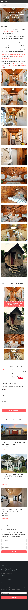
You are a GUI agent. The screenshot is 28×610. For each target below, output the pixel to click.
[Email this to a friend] (25, 377)
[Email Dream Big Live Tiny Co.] (17, 569)
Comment (5, 401)
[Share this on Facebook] (16, 377)
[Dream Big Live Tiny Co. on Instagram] (13, 569)
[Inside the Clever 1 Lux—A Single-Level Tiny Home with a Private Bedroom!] (14, 497)
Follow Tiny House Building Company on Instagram (13, 54)
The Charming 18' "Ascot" (12, 65)
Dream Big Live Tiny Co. (10, 601)
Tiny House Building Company (10, 31)
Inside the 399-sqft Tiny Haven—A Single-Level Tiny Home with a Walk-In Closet (13, 477)
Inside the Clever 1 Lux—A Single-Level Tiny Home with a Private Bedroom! (13, 511)
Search (3, 576)
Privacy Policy (6, 579)
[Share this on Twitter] (13, 377)
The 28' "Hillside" (14, 63)
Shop (3, 582)
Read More (4, 449)
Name (4, 389)
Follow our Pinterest (7, 369)
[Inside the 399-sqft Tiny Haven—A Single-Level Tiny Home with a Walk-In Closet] (14, 463)
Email (4, 395)
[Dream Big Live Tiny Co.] (14, 1)
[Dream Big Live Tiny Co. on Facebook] (3, 569)
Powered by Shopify (5, 603)
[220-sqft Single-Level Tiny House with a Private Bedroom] (14, 432)
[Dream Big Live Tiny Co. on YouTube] (6, 569)
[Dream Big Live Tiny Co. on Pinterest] (10, 569)
